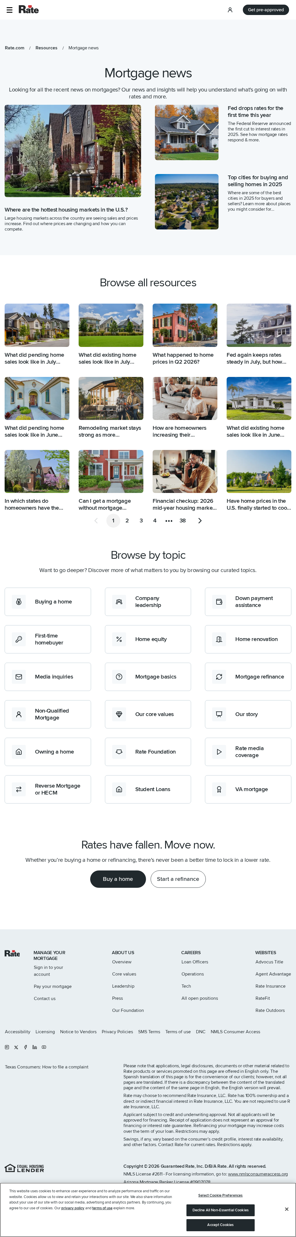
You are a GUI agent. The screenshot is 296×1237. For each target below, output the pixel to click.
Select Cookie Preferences (220, 1195)
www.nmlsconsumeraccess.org (258, 1174)
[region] (148, 1210)
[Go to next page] (200, 521)
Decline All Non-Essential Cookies (221, 1210)
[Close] (286, 1209)
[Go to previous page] (96, 521)
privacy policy (72, 1208)
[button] (9, 10)
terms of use (102, 1208)
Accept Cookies (220, 1225)
